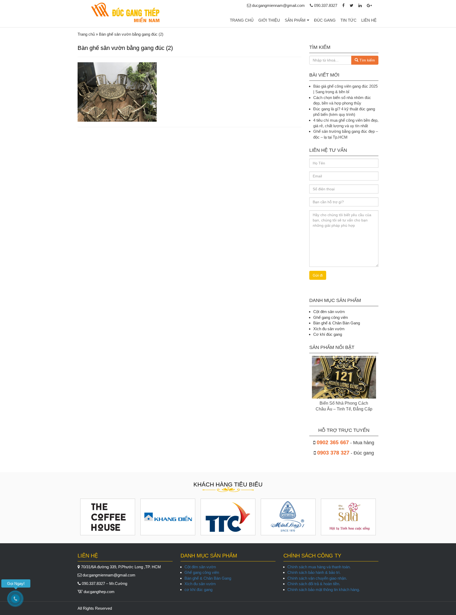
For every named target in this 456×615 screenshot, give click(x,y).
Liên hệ (369, 20)
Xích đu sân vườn (200, 583)
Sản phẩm (295, 20)
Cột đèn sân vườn (200, 567)
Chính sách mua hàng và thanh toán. (319, 567)
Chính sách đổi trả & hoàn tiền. (313, 583)
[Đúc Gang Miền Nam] (125, 12)
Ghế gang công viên (201, 572)
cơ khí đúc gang (198, 589)
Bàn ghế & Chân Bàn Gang (207, 578)
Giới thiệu (269, 20)
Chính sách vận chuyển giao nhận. (317, 578)
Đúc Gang (325, 20)
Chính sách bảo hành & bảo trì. (314, 572)
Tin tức (348, 20)
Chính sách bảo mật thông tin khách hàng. (323, 589)
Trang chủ (242, 20)
